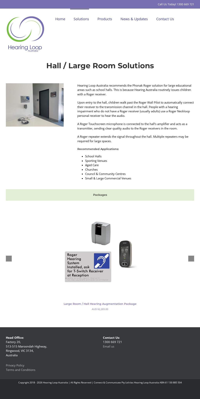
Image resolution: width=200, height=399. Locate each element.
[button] (188, 18)
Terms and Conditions (20, 370)
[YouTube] (113, 366)
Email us (108, 346)
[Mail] (118, 366)
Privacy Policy (15, 365)
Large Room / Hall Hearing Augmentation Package (100, 304)
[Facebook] (108, 366)
